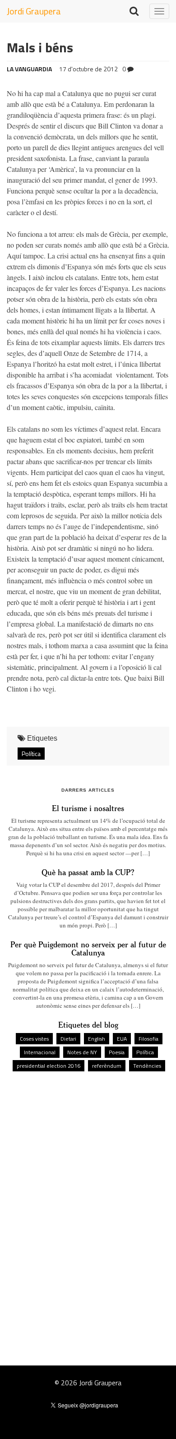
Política (31, 753)
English (96, 1038)
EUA (122, 1038)
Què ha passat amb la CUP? (88, 872)
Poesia (117, 1052)
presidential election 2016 (48, 1065)
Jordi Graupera (34, 11)
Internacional (40, 1052)
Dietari (68, 1038)
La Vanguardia (29, 69)
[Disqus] (88, 1200)
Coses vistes (34, 1038)
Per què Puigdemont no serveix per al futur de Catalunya (88, 948)
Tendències (147, 1065)
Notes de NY (82, 1052)
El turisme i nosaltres (88, 808)
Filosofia (148, 1038)
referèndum (106, 1065)
